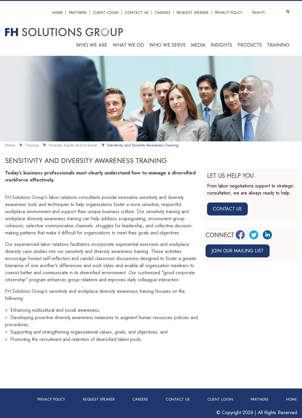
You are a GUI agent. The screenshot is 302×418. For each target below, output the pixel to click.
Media (198, 45)
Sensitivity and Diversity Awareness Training (142, 145)
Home (57, 12)
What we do (128, 45)
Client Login (106, 12)
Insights (221, 45)
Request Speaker (193, 12)
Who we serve (167, 45)
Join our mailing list (237, 250)
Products (249, 45)
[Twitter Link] (253, 234)
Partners (78, 12)
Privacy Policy (228, 12)
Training (278, 45)
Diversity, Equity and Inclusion (73, 145)
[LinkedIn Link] (267, 234)
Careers (162, 12)
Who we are (91, 45)
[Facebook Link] (240, 234)
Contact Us (137, 12)
